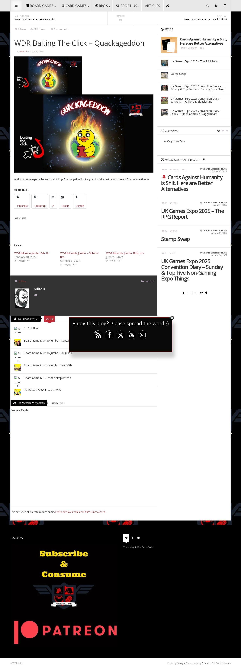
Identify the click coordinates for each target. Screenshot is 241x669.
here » (227, 663)
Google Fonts (184, 663)
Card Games (76, 5)
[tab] (126, 539)
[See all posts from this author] (22, 297)
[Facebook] (132, 538)
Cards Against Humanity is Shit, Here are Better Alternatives (192, 183)
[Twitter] (126, 538)
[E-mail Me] (36, 295)
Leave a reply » (58, 403)
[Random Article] (168, 5)
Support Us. (127, 5)
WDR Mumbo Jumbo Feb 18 (31, 253)
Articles (152, 5)
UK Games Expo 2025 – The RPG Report (192, 214)
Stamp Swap (175, 239)
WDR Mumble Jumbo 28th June (125, 253)
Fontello (206, 663)
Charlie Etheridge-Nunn (215, 168)
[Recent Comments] (138, 538)
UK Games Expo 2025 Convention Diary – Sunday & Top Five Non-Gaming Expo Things (192, 269)
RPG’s (103, 5)
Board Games (41, 5)
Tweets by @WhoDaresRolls (138, 547)
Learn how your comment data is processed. (80, 512)
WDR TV (150, 281)
